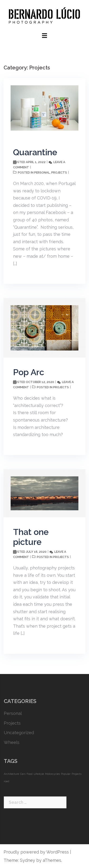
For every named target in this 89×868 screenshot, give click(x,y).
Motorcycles (52, 773)
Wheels (11, 742)
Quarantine (35, 152)
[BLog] (44, 15)
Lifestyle (39, 773)
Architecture (11, 773)
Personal (42, 172)
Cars (22, 773)
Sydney (27, 860)
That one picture (31, 537)
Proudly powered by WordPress (36, 851)
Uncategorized (19, 732)
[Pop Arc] (44, 327)
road (6, 781)
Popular (65, 773)
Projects (59, 172)
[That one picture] (44, 492)
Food (30, 773)
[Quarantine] (44, 107)
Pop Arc (28, 372)
